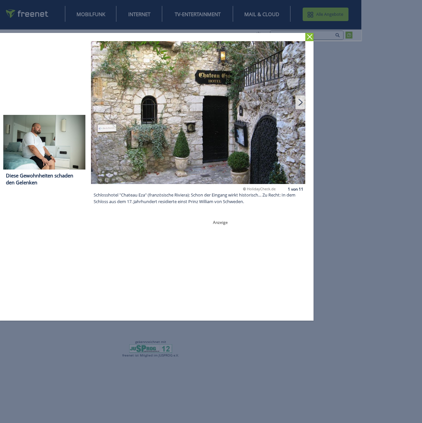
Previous (96, 102)
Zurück (309, 37)
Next (300, 102)
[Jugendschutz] (151, 348)
